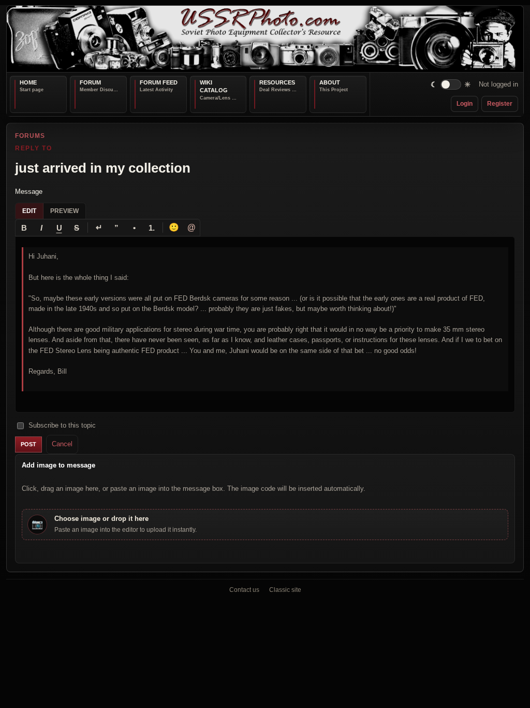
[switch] (451, 85)
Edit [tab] (29, 211)
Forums (30, 135)
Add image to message (58, 465)
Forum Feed (159, 82)
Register (499, 103)
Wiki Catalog (214, 86)
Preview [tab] (64, 211)
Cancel (62, 444)
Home (28, 82)
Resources (277, 82)
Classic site (285, 589)
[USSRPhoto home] (265, 39)
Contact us (244, 589)
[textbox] (265, 324)
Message (28, 191)
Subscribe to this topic (62, 425)
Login (465, 103)
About (329, 82)
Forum (90, 82)
